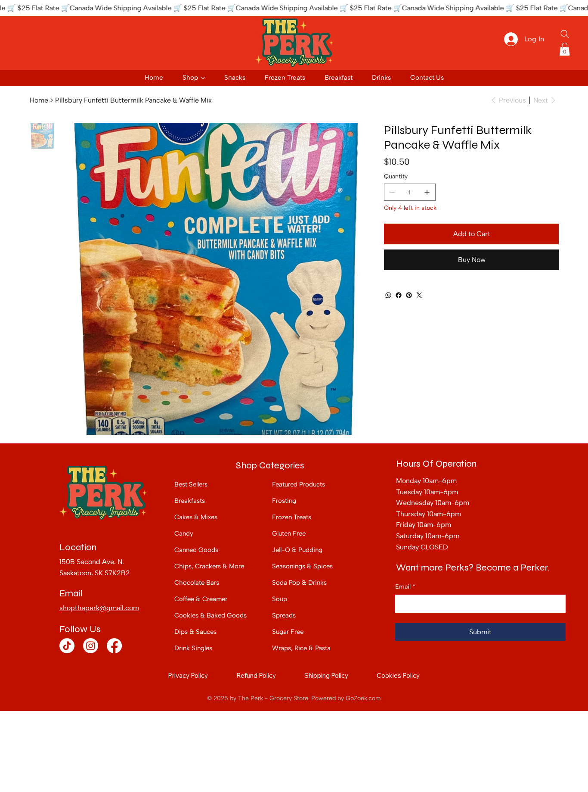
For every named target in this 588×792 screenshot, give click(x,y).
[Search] (564, 34)
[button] (564, 49)
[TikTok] (66, 645)
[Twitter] (419, 295)
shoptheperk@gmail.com (99, 608)
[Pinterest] (409, 295)
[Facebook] (398, 295)
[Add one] (427, 192)
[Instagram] (90, 645)
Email (405, 586)
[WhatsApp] (388, 295)
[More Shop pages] (203, 78)
